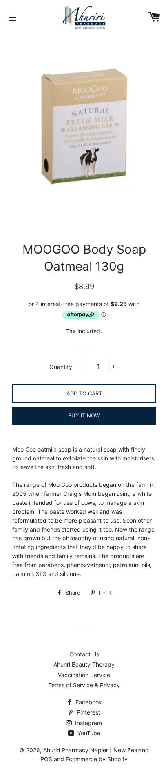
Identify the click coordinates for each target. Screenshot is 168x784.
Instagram (87, 722)
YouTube (88, 733)
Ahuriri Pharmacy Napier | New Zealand (96, 750)
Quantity (60, 366)
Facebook (88, 702)
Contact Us (84, 654)
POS (46, 759)
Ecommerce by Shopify (97, 759)
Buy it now (84, 415)
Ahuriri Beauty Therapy (84, 664)
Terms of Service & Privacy (84, 685)
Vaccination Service (84, 674)
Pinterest (87, 712)
